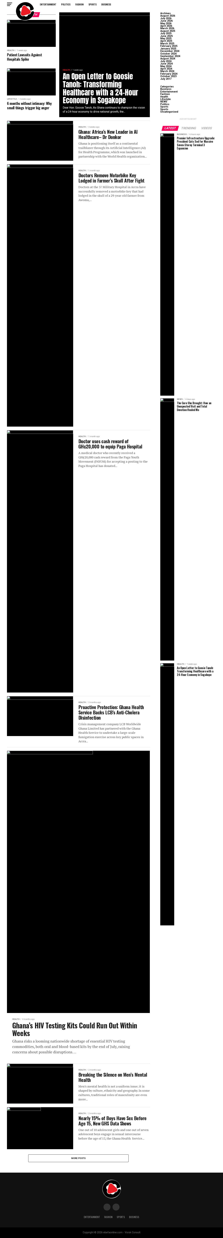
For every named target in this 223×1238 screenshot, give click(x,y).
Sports (93, 4)
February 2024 (168, 73)
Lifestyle (165, 99)
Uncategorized (169, 111)
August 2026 (167, 15)
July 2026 (165, 18)
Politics (65, 4)
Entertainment (48, 4)
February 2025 (168, 46)
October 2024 (168, 53)
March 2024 (167, 71)
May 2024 (165, 66)
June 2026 (166, 20)
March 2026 (167, 28)
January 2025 (168, 48)
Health (164, 96)
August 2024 (167, 58)
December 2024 (169, 51)
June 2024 (166, 63)
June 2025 (166, 36)
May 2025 (165, 38)
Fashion (79, 4)
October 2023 (168, 76)
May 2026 (165, 23)
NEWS (163, 101)
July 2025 (165, 33)
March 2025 (167, 43)
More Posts (78, 1158)
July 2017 (165, 78)
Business (106, 4)
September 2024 (170, 56)
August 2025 (167, 31)
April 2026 (166, 25)
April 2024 (166, 68)
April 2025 (166, 41)
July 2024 (165, 61)
